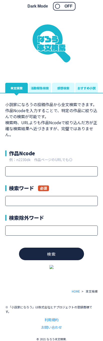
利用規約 (51, 319)
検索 (51, 254)
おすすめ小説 (87, 88)
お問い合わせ (51, 327)
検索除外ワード (26, 217)
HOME (76, 291)
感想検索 (63, 88)
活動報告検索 (40, 88)
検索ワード (28, 188)
